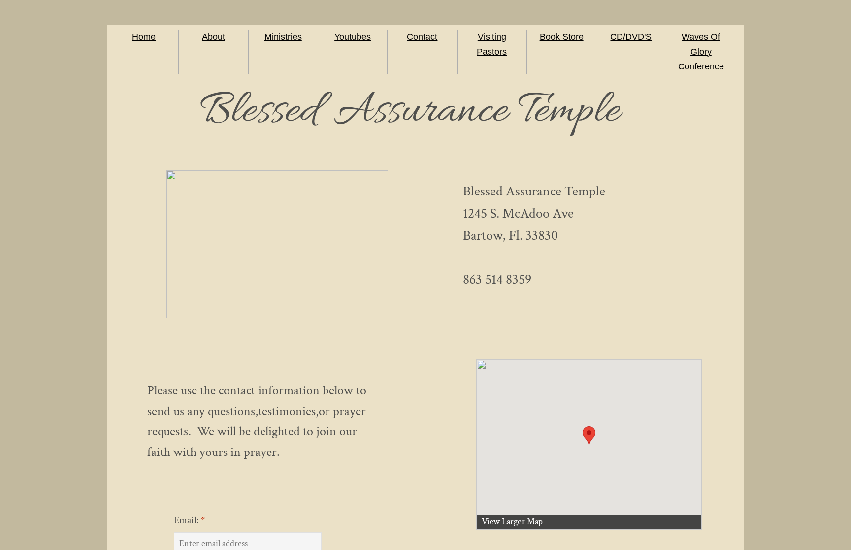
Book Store (562, 37)
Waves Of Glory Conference (701, 51)
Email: (189, 520)
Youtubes (352, 37)
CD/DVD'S (631, 37)
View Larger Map (512, 521)
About (213, 37)
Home (144, 37)
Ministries (283, 37)
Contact (422, 37)
